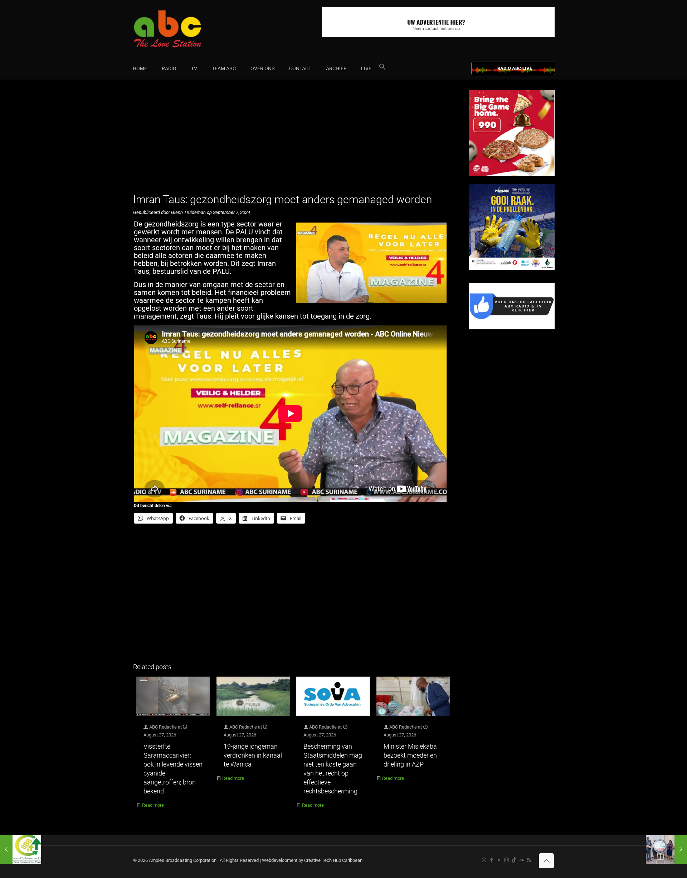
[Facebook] (512, 327)
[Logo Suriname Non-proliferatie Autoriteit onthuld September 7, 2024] (666, 849)
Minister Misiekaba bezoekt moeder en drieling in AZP (410, 755)
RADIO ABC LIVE (514, 68)
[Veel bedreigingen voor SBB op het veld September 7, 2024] (20, 849)
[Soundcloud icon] (521, 860)
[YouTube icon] (499, 860)
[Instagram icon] (506, 860)
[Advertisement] (293, 140)
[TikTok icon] (514, 860)
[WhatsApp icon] (484, 860)
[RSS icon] (529, 860)
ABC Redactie (163, 727)
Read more (153, 805)
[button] (382, 68)
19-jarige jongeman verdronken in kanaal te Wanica (253, 755)
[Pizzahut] (512, 174)
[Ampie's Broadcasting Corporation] (181, 29)
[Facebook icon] (491, 860)
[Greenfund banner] (512, 268)
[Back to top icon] (546, 860)
